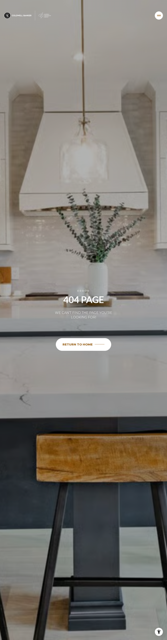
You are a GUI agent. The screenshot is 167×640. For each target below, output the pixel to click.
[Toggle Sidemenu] (159, 15)
